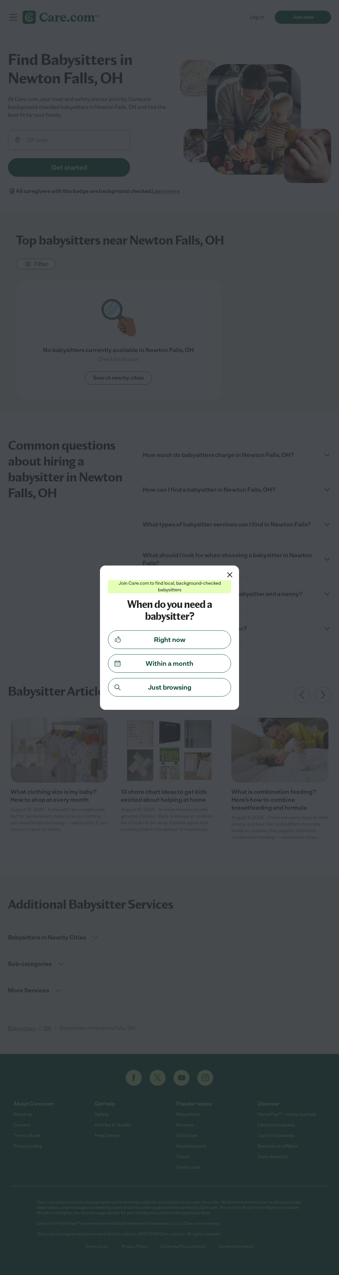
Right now (169, 640)
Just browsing (169, 687)
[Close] (229, 574)
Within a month (169, 663)
